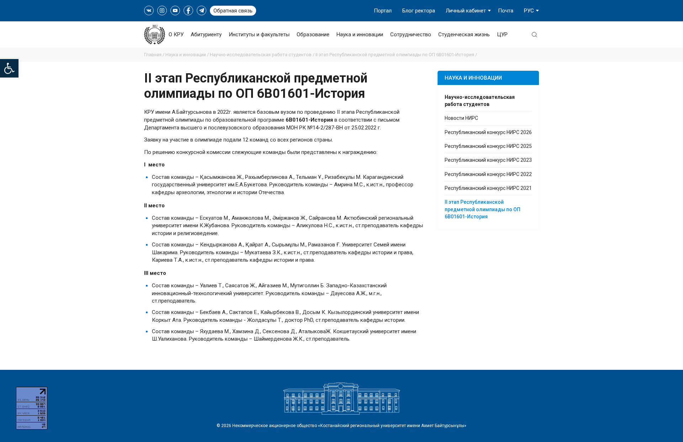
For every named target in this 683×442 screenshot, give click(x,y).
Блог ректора (418, 10)
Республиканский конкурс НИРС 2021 (488, 188)
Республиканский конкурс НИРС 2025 (488, 146)
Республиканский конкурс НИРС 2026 (488, 132)
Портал (383, 10)
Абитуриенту (206, 34)
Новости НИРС (461, 118)
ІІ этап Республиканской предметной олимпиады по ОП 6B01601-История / (396, 54)
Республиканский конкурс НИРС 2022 (488, 174)
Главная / (154, 54)
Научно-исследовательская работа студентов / (263, 54)
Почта (505, 10)
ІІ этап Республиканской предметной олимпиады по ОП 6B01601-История (482, 209)
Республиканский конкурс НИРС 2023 (488, 160)
